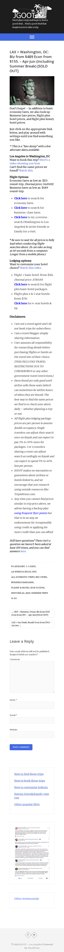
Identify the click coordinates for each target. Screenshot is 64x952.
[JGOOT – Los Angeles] (32, 6)
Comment (15, 659)
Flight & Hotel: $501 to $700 (27, 587)
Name (13, 700)
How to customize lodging (31, 787)
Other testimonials (26, 898)
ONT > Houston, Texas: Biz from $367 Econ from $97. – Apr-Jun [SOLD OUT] (30, 613)
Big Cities (41, 577)
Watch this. (26, 170)
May (28, 593)
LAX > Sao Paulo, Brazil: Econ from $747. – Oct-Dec (31, 624)
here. (23, 551)
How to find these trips (29, 774)
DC (15, 598)
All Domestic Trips (23, 577)
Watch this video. (31, 268)
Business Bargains (22, 582)
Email (13, 715)
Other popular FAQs (27, 804)
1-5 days (31, 566)
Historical (18, 593)
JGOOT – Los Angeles (30, 944)
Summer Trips (39, 593)
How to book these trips (29, 780)
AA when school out (23, 571)
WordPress (33, 948)
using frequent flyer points (30, 513)
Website (13, 729)
